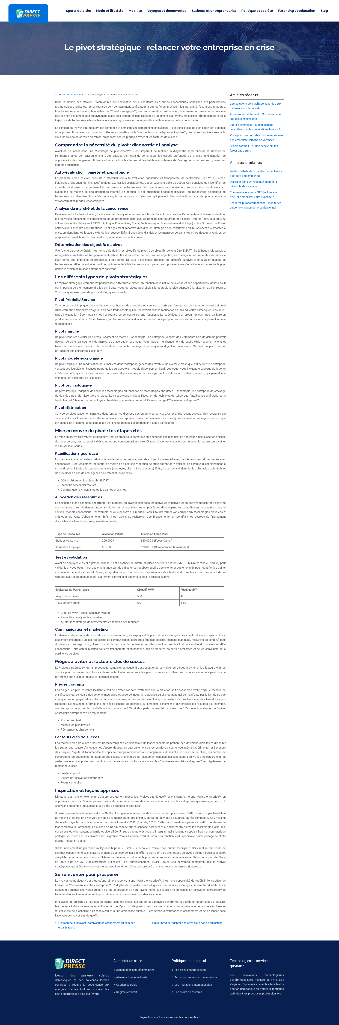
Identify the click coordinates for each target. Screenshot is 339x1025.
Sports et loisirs (78, 11)
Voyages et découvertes (166, 11)
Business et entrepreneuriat (214, 11)
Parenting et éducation (296, 11)
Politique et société (257, 11)
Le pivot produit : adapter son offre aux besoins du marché (186, 923)
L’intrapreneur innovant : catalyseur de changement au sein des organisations (96, 925)
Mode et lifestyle (109, 11)
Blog (324, 11)
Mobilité (135, 11)
